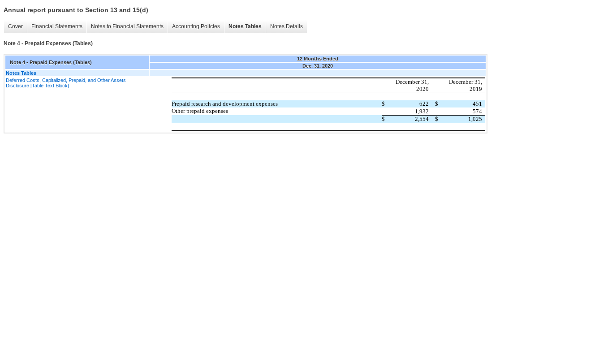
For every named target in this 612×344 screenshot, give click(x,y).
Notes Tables (245, 26)
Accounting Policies (196, 26)
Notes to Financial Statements (127, 26)
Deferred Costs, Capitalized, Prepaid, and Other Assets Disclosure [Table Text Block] (66, 82)
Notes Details (286, 26)
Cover (15, 26)
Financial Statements (56, 26)
